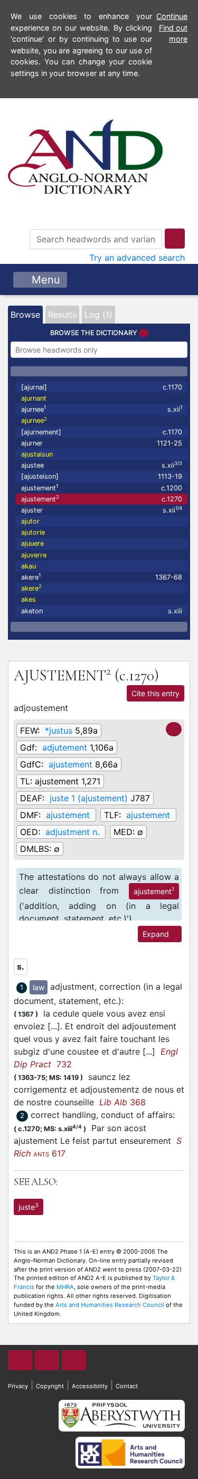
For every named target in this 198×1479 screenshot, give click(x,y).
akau (28, 566)
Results (62, 314)
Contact (127, 1386)
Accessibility (90, 1386)
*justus (58, 730)
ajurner (101, 443)
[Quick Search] (175, 239)
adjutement (64, 747)
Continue (171, 16)
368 (122, 1102)
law (38, 987)
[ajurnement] (101, 432)
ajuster (101, 509)
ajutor (30, 521)
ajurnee (101, 408)
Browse (25, 314)
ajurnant (33, 398)
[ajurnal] (101, 387)
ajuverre (33, 555)
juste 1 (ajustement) (89, 798)
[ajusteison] (101, 476)
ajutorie (33, 532)
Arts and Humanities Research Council (109, 1305)
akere (101, 576)
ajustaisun (37, 454)
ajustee (101, 464)
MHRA (65, 1287)
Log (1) (98, 314)
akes (28, 599)
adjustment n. (72, 832)
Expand (157, 934)
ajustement (101, 487)
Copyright (50, 1386)
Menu (44, 279)
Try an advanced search (137, 257)
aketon (101, 611)
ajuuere (32, 543)
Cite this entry (155, 693)
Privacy (18, 1386)
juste (28, 1206)
